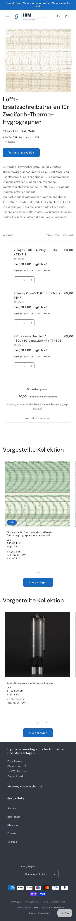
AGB (36, 907)
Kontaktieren (14, 3)
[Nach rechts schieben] (46, 572)
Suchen (11, 808)
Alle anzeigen (38, 582)
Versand (11, 141)
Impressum (58, 907)
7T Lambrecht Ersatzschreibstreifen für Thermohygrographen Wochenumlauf (29, 534)
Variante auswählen (21, 153)
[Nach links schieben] (30, 572)
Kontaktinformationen (39, 913)
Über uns (12, 825)
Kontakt (11, 833)
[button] (7, 16)
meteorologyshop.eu (30, 901)
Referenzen (13, 816)
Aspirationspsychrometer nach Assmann (30, 683)
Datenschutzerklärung (54, 901)
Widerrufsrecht (22, 907)
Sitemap (12, 842)
